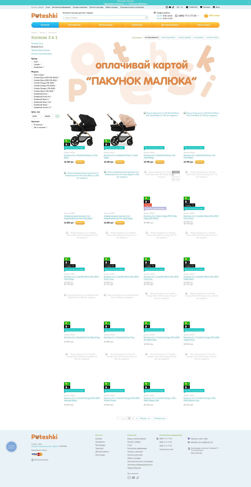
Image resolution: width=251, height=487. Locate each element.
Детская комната (170, 25)
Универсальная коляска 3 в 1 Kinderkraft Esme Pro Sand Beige (118, 217)
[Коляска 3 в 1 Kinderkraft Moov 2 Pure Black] (82, 129)
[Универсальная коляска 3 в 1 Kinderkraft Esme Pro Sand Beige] (122, 190)
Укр (181, 7)
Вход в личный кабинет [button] (136, 439)
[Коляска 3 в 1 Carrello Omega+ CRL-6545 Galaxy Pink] (162, 372)
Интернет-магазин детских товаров (44, 446)
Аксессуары (203, 25)
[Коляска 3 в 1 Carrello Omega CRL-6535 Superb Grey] (202, 311)
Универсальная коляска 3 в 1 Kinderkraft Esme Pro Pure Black (78, 217)
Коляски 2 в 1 (37, 43)
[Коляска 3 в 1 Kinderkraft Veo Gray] (122, 311)
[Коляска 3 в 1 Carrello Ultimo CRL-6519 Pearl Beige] (82, 251)
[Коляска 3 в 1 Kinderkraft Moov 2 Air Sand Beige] (162, 129)
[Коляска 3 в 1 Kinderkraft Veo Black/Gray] (82, 311)
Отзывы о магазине (80, 7)
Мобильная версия (41, 460)
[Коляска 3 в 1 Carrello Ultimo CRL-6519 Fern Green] (202, 190)
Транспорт (137, 25)
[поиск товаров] (146, 18)
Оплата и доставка (96, 7)
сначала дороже (184, 37)
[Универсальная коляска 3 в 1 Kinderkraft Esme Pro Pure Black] (82, 190)
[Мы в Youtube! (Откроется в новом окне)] (170, 7)
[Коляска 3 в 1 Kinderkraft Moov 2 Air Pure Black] (202, 129)
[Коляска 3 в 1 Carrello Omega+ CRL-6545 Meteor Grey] (202, 372)
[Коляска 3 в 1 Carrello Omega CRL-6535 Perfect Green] (122, 372)
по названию (199, 37)
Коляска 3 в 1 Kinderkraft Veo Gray (119, 337)
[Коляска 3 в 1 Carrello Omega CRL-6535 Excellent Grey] (162, 311)
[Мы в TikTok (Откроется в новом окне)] (173, 7)
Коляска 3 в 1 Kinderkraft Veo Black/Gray (82, 337)
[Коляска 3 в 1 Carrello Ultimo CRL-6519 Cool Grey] (162, 251)
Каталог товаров (37, 7)
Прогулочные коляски (40, 50)
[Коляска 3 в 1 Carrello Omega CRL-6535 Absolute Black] (82, 372)
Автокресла (74, 25)
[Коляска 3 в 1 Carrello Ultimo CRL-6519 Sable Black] (202, 251)
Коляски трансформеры (41, 54)
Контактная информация (61, 7)
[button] (249, 2)
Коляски (45, 25)
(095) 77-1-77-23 (187, 15)
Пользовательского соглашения (132, 7)
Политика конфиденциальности (139, 465)
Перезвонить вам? (166, 449)
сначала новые (212, 37)
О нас (48, 7)
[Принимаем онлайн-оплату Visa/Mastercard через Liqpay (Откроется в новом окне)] (36, 454)
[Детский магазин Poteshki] (44, 437)
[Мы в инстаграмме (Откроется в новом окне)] (167, 7)
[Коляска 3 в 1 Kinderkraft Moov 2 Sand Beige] (122, 129)
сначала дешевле (168, 37)
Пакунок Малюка (134, 468)
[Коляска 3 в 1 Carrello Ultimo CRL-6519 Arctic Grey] (122, 251)
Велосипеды (106, 25)
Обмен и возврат (111, 7)
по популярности (151, 37)
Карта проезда (196, 453)
